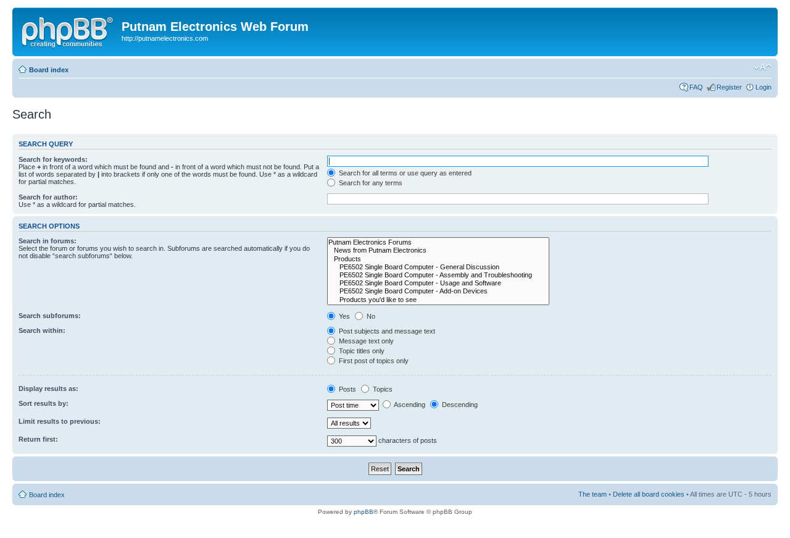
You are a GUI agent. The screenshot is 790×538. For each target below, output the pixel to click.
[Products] (438, 259)
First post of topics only (373, 360)
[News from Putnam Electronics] (438, 250)
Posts (346, 389)
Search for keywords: (53, 159)
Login (763, 87)
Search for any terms (369, 183)
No (370, 316)
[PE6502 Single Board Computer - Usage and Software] (438, 283)
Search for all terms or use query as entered (404, 173)
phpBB (363, 511)
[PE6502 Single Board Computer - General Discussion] (438, 267)
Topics (382, 389)
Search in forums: (48, 241)
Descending (459, 404)
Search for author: (48, 197)
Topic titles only (361, 351)
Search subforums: (50, 315)
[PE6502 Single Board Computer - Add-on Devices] (438, 291)
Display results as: (48, 388)
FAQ (696, 87)
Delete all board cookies (648, 494)
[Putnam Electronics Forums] (438, 242)
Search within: (42, 330)
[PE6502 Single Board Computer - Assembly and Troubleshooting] (438, 275)
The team (592, 494)
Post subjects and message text (386, 331)
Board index (49, 70)
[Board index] (68, 30)
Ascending (409, 404)
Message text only (365, 341)
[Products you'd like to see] (438, 300)
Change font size (762, 67)
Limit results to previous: (60, 421)
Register (729, 87)
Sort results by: (44, 403)
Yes (343, 316)
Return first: (38, 439)
